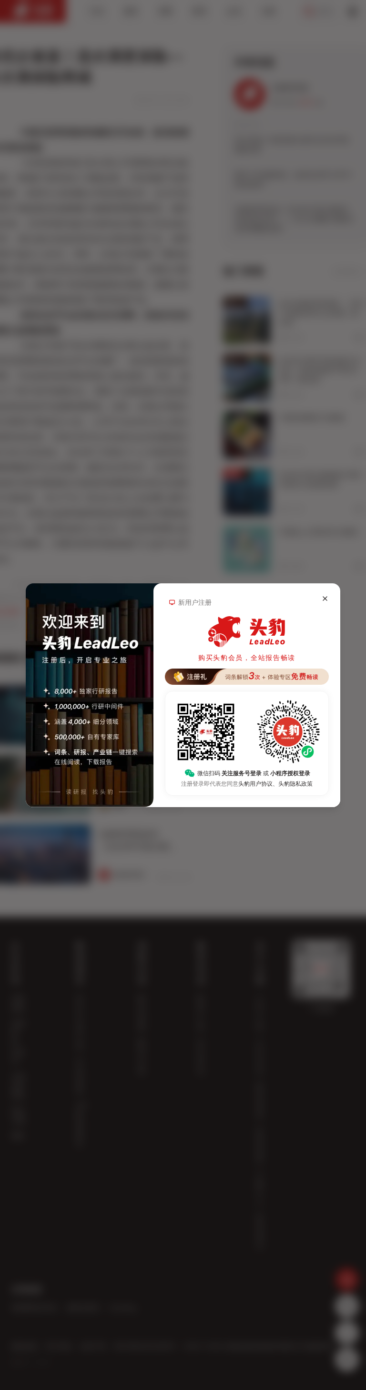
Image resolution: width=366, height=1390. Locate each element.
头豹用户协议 (255, 783)
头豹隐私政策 (295, 783)
